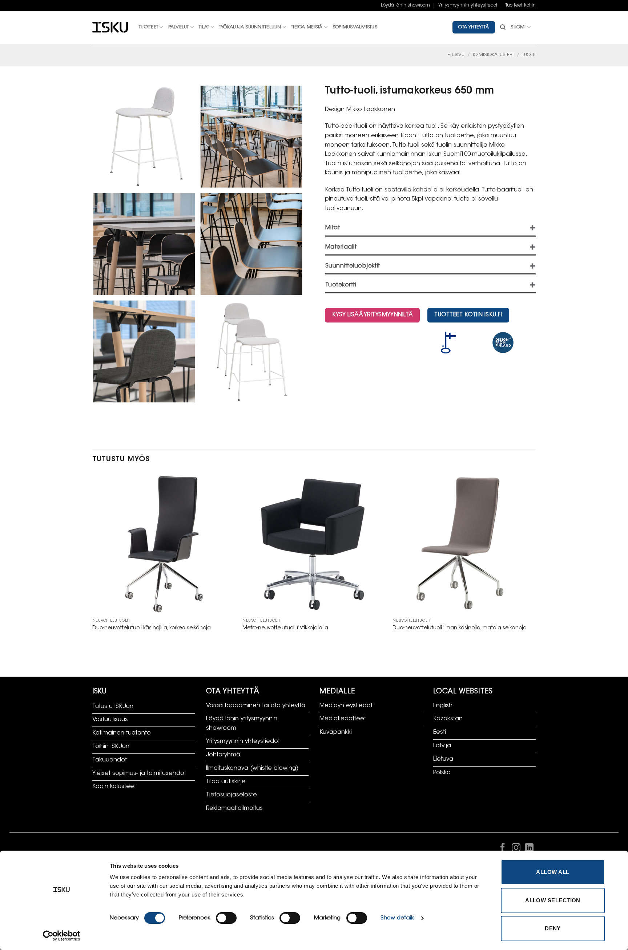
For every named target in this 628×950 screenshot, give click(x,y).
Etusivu (455, 55)
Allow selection (552, 900)
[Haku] (503, 27)
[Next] (535, 559)
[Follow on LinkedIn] (529, 849)
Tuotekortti (340, 285)
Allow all (552, 872)
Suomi (518, 27)
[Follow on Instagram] (515, 849)
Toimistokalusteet (493, 55)
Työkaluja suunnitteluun (250, 27)
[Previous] (92, 559)
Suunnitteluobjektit (352, 266)
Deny (553, 928)
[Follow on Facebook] (502, 849)
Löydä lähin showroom (405, 5)
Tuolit (529, 55)
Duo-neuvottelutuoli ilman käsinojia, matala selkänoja (459, 628)
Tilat (204, 27)
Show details (398, 918)
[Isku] (110, 27)
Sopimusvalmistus (355, 27)
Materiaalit (341, 247)
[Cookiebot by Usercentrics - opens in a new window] (61, 935)
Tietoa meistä (306, 27)
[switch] (226, 918)
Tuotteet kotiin (521, 5)
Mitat (332, 228)
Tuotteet (148, 27)
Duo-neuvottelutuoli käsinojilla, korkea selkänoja (151, 628)
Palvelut (178, 27)
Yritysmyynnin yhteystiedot (468, 5)
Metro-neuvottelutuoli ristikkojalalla (285, 628)
